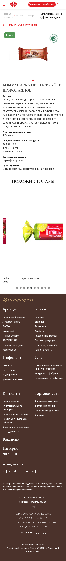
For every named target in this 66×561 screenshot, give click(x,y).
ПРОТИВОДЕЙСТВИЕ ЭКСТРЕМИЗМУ (33, 527)
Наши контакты (11, 401)
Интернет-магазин (12, 451)
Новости (7, 365)
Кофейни (39, 415)
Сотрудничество (11, 432)
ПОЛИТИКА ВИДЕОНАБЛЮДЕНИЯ (33, 518)
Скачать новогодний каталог (42, 4)
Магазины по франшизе (47, 411)
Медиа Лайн (41, 502)
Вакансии (11, 439)
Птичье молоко (11, 336)
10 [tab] (49, 288)
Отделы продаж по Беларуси (13, 408)
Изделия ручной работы (47, 345)
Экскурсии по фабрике (46, 373)
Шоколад (39, 322)
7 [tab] (38, 288)
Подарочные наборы (46, 336)
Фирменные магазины (46, 401)
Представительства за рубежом (15, 421)
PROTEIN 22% (10, 340)
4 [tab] (28, 288)
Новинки (39, 317)
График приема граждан (15, 414)
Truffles (6, 326)
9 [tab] (45, 288)
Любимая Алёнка (11, 322)
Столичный (8, 331)
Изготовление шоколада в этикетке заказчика (48, 367)
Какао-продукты (43, 350)
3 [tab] (24, 288)
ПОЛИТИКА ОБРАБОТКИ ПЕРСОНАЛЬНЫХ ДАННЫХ (33, 522)
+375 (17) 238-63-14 (13, 464)
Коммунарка (9, 350)
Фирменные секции (45, 406)
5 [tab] (31, 288)
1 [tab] (33, 80)
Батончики (40, 326)
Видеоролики (10, 375)
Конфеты (39, 331)
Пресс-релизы (10, 370)
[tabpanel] (33, 54)
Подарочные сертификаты (49, 378)
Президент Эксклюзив (14, 317)
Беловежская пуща (13, 345)
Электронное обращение (16, 427)
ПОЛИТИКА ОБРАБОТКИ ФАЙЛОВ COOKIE (33, 514)
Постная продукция (45, 340)
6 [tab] (35, 288)
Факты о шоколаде (13, 379)
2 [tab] (20, 288)
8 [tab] (42, 288)
